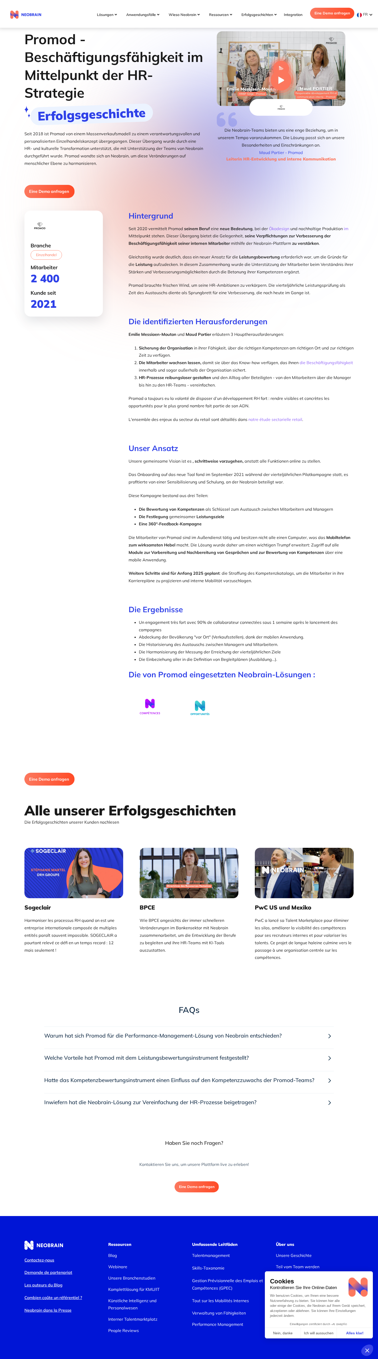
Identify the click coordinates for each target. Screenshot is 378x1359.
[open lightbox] (281, 68)
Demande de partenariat (48, 1272)
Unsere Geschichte (294, 1255)
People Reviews (123, 1330)
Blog (112, 1255)
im (346, 228)
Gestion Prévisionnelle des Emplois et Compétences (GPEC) (227, 1284)
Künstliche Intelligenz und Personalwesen (132, 1304)
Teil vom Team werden (297, 1266)
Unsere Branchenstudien (131, 1278)
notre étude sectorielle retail (275, 419)
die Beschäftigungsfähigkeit (326, 362)
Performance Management (217, 1324)
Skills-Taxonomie (208, 1268)
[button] (366, 14)
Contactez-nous (39, 1260)
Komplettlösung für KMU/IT (134, 1289)
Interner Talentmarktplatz (132, 1319)
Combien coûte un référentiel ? (53, 1297)
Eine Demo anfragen (49, 191)
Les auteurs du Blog (43, 1285)
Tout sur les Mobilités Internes (220, 1300)
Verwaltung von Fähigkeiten (219, 1313)
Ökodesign (279, 228)
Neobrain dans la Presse (47, 1310)
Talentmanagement (211, 1255)
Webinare (117, 1266)
